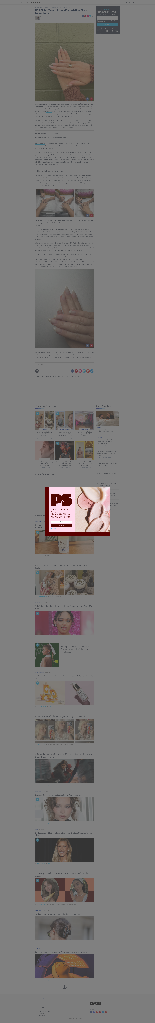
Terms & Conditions (55, 528)
